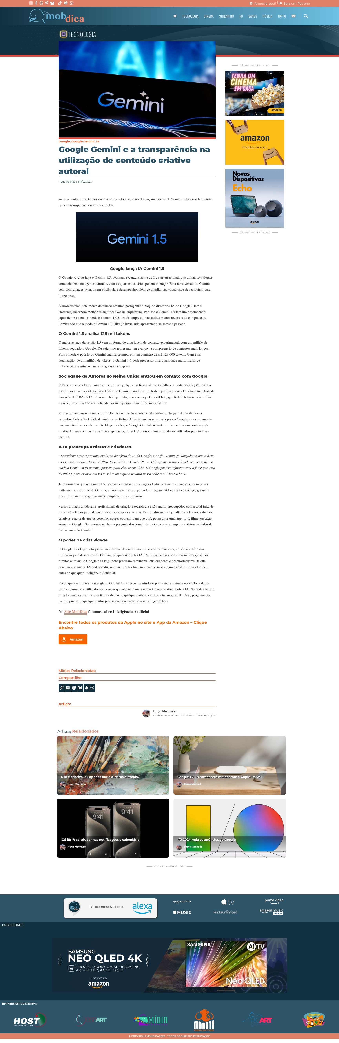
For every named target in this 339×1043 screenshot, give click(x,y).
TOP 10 (282, 16)
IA (97, 141)
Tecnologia (190, 16)
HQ (241, 16)
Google (64, 141)
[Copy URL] (62, 688)
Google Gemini (83, 141)
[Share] (80, 688)
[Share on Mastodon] (74, 688)
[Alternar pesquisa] (306, 16)
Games (252, 16)
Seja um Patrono (297, 3)
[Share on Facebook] (68, 688)
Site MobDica (75, 611)
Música (267, 16)
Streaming (226, 16)
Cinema (209, 16)
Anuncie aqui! (265, 3)
